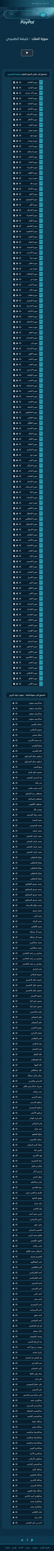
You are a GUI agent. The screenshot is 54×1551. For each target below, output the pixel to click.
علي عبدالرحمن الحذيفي (32, 1395)
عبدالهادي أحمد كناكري (33, 1496)
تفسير (27, 1548)
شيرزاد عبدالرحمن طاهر (32, 1086)
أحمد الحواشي (36, 1320)
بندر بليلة (38, 783)
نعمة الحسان (37, 1049)
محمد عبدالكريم (36, 943)
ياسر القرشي (37, 1289)
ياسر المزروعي (36, 1310)
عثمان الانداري (36, 1033)
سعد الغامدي (37, 1187)
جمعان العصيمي (36, 1139)
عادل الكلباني (37, 1512)
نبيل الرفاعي (37, 1044)
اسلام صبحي (37, 735)
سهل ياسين (37, 1177)
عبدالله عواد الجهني (34, 1491)
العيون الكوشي (36, 1241)
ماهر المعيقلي (36, 1017)
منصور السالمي (36, 730)
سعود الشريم (37, 1097)
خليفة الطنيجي (17, 39)
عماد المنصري (36, 1161)
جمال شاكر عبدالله (35, 1076)
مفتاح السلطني (36, 857)
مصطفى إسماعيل (35, 799)
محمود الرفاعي (36, 974)
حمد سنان (38, 1129)
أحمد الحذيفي (37, 1283)
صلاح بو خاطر (36, 1166)
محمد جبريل (37, 911)
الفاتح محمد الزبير (35, 1235)
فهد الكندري (37, 1155)
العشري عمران (36, 1257)
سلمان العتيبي (36, 724)
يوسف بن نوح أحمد (34, 1347)
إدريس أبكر (37, 1171)
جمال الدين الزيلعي (34, 1145)
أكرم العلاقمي (36, 1267)
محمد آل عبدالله (36, 932)
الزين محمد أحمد (35, 1214)
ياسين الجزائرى (36, 1219)
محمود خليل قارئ (35, 772)
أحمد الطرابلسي (35, 1273)
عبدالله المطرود (36, 1475)
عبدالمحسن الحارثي (34, 1464)
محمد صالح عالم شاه (34, 905)
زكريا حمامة (37, 1352)
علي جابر (38, 1379)
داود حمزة (38, 1203)
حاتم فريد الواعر (35, 1118)
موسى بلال (37, 809)
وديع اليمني (38, 767)
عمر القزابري (37, 1363)
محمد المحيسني (36, 825)
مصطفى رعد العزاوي (34, 794)
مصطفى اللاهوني (35, 804)
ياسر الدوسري (36, 1304)
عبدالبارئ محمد (36, 1501)
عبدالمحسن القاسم (34, 1416)
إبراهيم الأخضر (36, 1113)
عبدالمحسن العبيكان (34, 1411)
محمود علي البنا (36, 1001)
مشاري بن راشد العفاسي (32, 953)
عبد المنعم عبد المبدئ (34, 1358)
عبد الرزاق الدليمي (35, 1342)
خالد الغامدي (37, 751)
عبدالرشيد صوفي (35, 703)
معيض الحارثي (36, 1028)
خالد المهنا (38, 1065)
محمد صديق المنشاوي (33, 889)
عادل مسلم (37, 1331)
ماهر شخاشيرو (36, 1012)
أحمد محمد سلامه (35, 788)
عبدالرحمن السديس (34, 1406)
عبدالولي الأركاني (35, 1459)
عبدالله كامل (37, 1469)
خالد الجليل (37, 1054)
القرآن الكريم (45, 1548)
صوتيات (35, 1548)
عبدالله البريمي (36, 1485)
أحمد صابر (38, 1299)
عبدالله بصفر (37, 1427)
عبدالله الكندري (36, 1480)
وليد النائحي (37, 1209)
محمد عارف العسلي (34, 836)
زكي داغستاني (36, 1368)
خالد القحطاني (36, 1060)
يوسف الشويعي (36, 1336)
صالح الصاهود (37, 1134)
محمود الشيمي (36, 996)
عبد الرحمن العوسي (34, 778)
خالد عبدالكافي (36, 1070)
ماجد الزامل (37, 969)
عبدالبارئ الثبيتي (36, 1448)
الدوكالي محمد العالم (34, 1251)
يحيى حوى (38, 1225)
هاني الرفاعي (37, 1124)
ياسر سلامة (37, 1246)
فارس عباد (38, 1150)
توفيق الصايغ (37, 1198)
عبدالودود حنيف (36, 1400)
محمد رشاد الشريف (34, 815)
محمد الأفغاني (36, 927)
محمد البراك (37, 921)
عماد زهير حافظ (36, 1374)
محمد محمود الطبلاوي (33, 884)
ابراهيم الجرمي (36, 1102)
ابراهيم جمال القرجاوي (33, 756)
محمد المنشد (37, 820)
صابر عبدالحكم (36, 1182)
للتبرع (14, 1548)
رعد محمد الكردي (35, 740)
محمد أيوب (38, 916)
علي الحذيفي (37, 1390)
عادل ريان (38, 1517)
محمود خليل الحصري (34, 980)
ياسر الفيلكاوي (36, 1262)
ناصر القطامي (36, 1038)
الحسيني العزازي (35, 1230)
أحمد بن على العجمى (34, 1523)
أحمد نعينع (38, 1315)
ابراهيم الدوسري (35, 1108)
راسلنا (8, 1548)
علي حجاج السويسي (34, 1384)
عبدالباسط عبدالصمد (34, 1432)
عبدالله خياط (37, 1422)
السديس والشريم (35, 1081)
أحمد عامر (38, 1294)
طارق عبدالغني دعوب (34, 1193)
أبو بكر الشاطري (35, 1326)
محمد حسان (37, 831)
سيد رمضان (37, 1092)
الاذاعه (20, 1548)
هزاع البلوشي (37, 746)
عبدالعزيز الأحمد (36, 1454)
